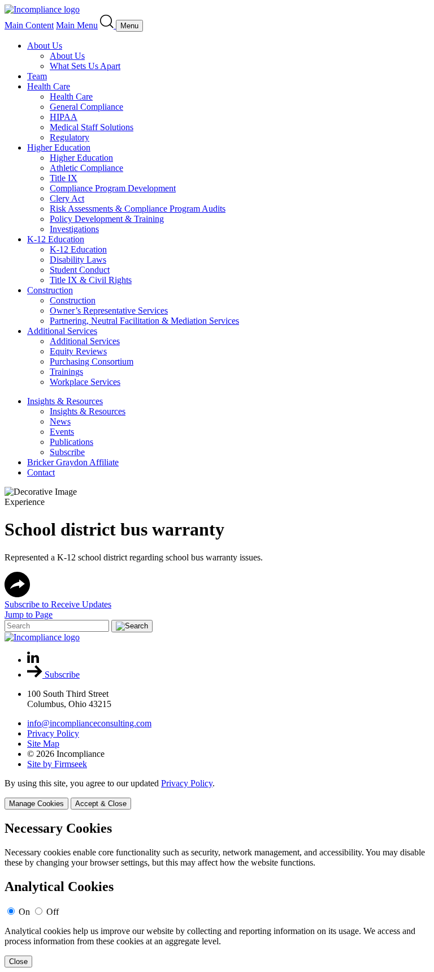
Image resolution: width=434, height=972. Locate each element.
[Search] (108, 25)
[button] (17, 594)
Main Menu (77, 25)
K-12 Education (55, 239)
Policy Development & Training (107, 219)
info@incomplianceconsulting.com (89, 723)
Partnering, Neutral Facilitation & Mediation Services (144, 321)
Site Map (43, 743)
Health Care (48, 86)
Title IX (63, 178)
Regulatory (69, 137)
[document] (217, 894)
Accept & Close (101, 803)
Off (52, 912)
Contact (41, 472)
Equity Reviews (78, 351)
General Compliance (86, 107)
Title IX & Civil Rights (91, 280)
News (60, 421)
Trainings (66, 371)
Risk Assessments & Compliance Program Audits (137, 208)
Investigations (74, 229)
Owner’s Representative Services (109, 310)
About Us (44, 45)
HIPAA (63, 117)
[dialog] (217, 794)
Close (18, 961)
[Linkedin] (33, 660)
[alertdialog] (217, 894)
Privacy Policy (53, 733)
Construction (50, 290)
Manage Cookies (36, 803)
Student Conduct (80, 270)
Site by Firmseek (57, 764)
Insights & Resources (65, 401)
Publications (71, 442)
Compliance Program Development (113, 188)
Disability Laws (78, 259)
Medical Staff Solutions (91, 127)
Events (62, 431)
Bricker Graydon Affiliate (73, 462)
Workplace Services (85, 382)
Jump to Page (29, 614)
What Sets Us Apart (85, 66)
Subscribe (67, 452)
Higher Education (58, 147)
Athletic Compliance (86, 168)
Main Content (29, 25)
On (24, 912)
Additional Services (62, 331)
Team (37, 76)
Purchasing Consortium (91, 361)
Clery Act (67, 198)
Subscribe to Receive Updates (58, 604)
